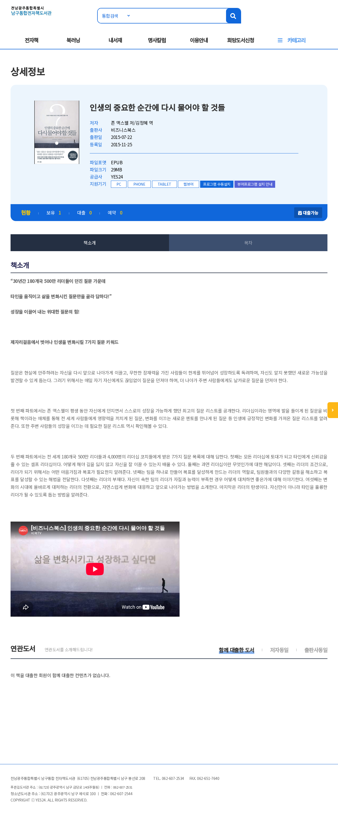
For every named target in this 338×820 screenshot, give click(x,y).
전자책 (31, 40)
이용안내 (199, 40)
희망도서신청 (240, 40)
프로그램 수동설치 (217, 184)
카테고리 (297, 40)
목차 (248, 242)
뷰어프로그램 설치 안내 (254, 184)
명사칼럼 (157, 40)
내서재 (115, 40)
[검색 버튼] (233, 15)
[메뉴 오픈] (332, 410)
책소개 (89, 242)
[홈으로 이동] (31, 10)
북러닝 (73, 40)
